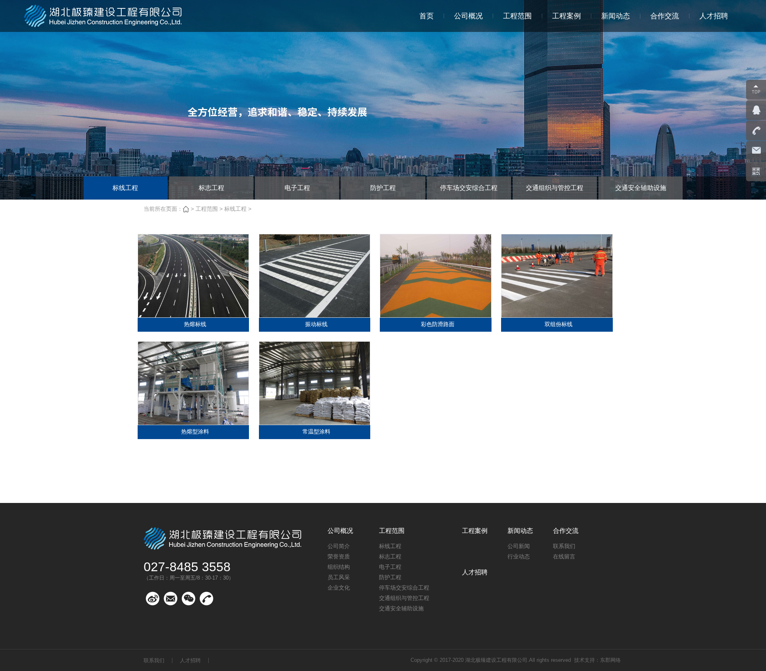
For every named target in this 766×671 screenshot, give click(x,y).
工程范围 (517, 16)
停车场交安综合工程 (469, 187)
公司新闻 (518, 546)
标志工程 (211, 187)
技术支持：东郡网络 (597, 660)
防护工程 (383, 187)
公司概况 (468, 16)
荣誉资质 (339, 556)
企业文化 (339, 587)
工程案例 (566, 16)
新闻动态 (615, 16)
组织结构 (339, 567)
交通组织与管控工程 (554, 187)
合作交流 (664, 16)
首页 (426, 16)
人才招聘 (713, 16)
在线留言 (564, 556)
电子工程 (297, 187)
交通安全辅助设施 (640, 187)
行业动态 (518, 556)
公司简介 (339, 546)
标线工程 (125, 187)
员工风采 (339, 577)
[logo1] (104, 16)
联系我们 (564, 546)
